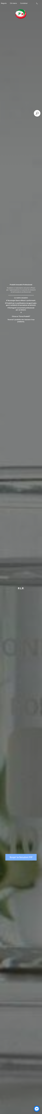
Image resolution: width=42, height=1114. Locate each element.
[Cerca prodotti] (37, 113)
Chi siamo (13, 3)
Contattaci (24, 3)
